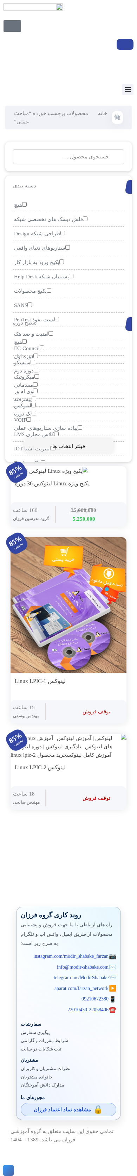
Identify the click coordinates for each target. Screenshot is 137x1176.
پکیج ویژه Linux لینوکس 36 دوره (52, 483)
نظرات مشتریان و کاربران (46, 1068)
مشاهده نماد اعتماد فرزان (62, 1109)
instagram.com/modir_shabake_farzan (71, 956)
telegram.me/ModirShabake (81, 977)
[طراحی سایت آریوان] (7, 1170)
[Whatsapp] (31, 65)
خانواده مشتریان (37, 1077)
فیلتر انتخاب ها (68, 446)
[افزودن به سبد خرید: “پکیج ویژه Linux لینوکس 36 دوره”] (115, 484)
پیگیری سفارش (35, 1032)
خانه (102, 113)
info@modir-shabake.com (83, 967)
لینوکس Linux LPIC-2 (40, 767)
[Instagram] (12, 65)
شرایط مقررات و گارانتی (44, 1040)
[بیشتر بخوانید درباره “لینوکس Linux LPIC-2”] (115, 768)
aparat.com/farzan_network (81, 988)
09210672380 (95, 999)
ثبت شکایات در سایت (41, 1049)
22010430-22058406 (88, 1009)
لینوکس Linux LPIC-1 (40, 681)
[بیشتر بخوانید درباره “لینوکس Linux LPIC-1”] (115, 682)
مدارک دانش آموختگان (42, 1085)
